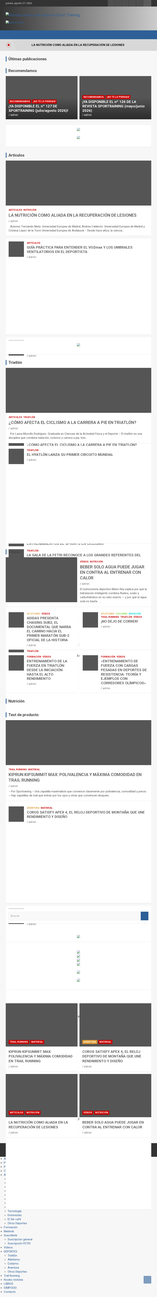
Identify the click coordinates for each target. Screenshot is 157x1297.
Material (34, 769)
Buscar (144, 916)
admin (14, 114)
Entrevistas (15, 1215)
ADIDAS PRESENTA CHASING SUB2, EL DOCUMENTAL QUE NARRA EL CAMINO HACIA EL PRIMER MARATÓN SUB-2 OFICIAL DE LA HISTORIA (49, 629)
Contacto (10, 1292)
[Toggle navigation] (10, 34)
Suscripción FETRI (19, 1243)
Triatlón (29, 417)
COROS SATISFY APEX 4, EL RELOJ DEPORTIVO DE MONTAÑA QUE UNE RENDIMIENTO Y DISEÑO (86, 814)
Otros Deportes (17, 1223)
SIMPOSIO (10, 1288)
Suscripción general (20, 1239)
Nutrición (29, 210)
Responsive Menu (147, 3)
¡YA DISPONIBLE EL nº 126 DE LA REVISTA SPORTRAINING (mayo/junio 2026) (113, 106)
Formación (34, 656)
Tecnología (14, 1211)
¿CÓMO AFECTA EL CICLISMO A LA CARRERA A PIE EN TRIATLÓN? (72, 422)
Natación (135, 613)
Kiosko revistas (13, 1279)
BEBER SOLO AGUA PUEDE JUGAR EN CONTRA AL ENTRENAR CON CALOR (112, 572)
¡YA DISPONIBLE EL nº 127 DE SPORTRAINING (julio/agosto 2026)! (38, 108)
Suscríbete (10, 1235)
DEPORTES (10, 1251)
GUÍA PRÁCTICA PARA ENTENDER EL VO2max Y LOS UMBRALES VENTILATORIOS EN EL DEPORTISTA (79, 249)
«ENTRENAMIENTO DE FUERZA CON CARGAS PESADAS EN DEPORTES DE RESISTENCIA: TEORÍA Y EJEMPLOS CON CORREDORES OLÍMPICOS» (124, 672)
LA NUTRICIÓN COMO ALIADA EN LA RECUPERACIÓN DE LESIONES (73, 215)
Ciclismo (121, 613)
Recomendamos (20, 101)
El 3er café (14, 1219)
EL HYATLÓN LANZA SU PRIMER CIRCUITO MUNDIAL (70, 454)
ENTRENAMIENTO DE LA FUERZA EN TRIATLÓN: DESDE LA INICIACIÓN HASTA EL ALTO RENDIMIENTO (47, 670)
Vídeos (84, 561)
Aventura (33, 808)
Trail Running (110, 617)
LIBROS (8, 1283)
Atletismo (33, 613)
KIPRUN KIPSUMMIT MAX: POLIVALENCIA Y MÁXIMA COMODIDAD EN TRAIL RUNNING (41, 1056)
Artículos (15, 210)
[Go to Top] (147, 1280)
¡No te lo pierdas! (44, 101)
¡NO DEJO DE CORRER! (119, 621)
